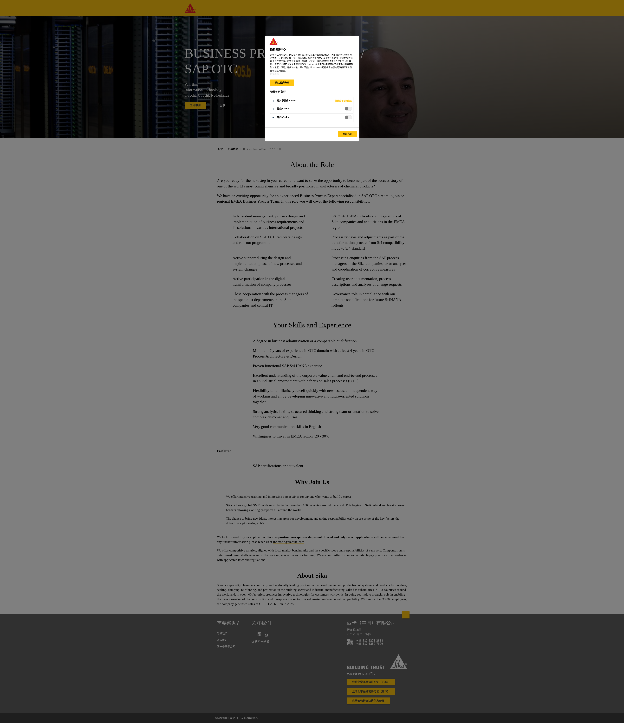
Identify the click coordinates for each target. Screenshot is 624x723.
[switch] (348, 109)
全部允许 (347, 134)
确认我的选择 (282, 82)
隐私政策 (274, 74)
